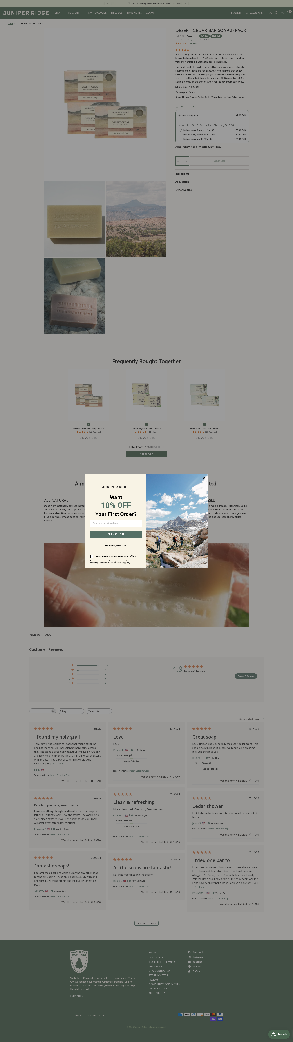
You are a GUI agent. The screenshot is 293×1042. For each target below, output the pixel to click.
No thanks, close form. (116, 545)
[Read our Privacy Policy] (140, 561)
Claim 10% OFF (116, 534)
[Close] (204, 478)
